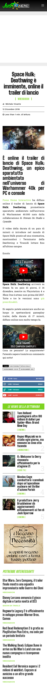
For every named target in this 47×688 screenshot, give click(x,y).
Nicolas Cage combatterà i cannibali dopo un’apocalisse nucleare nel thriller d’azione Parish (30, 483)
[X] (11, 121)
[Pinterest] (17, 121)
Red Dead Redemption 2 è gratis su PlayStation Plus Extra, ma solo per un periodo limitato (23, 632)
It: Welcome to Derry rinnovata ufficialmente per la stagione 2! (29, 461)
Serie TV (21, 470)
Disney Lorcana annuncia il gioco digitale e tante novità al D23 (22, 599)
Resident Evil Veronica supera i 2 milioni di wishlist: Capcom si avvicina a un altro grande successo (21, 671)
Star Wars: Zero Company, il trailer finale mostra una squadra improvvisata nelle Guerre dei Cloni (23, 584)
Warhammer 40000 (11, 369)
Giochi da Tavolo (11, 606)
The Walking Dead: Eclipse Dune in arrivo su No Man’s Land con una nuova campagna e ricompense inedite (22, 651)
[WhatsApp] (23, 121)
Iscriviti (39, 395)
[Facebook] (5, 121)
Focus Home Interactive (17, 200)
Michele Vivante (13, 104)
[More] (29, 121)
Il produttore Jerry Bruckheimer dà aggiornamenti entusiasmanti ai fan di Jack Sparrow (30, 507)
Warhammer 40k (27, 369)
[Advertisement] (23, 39)
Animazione (23, 450)
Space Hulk (25, 366)
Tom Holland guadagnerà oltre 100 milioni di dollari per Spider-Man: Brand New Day (29, 419)
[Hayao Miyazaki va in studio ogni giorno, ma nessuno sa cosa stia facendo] (9, 440)
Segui (40, 384)
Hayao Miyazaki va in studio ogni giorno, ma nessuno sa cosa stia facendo (30, 441)
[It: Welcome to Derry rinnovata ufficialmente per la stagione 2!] (9, 460)
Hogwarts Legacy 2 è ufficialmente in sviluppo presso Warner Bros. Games (23, 614)
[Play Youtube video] (23, 270)
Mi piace (39, 379)
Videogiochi (9, 592)
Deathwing (14, 366)
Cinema (21, 430)
